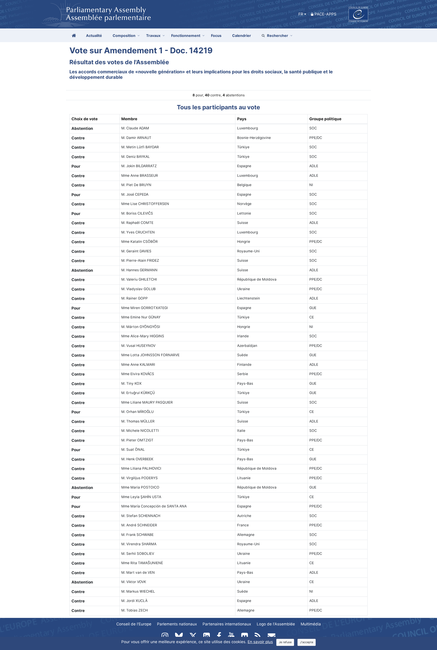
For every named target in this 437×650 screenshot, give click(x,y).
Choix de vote (84, 119)
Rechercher (277, 35)
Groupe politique (325, 119)
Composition (124, 35)
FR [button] (300, 14)
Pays (241, 119)
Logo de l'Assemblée (276, 624)
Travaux (153, 35)
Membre (129, 119)
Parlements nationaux (177, 624)
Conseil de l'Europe (133, 624)
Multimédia (311, 624)
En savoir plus (260, 642)
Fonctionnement (185, 35)
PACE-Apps (325, 14)
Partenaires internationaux (227, 624)
